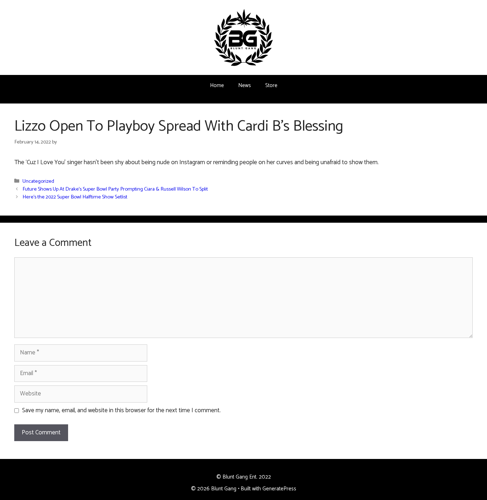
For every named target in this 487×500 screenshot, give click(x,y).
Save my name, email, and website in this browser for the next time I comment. (121, 410)
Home (217, 85)
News (244, 85)
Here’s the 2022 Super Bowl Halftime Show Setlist (74, 197)
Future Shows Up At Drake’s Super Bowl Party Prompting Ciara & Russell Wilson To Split (115, 189)
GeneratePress (279, 488)
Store (271, 85)
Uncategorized (38, 181)
